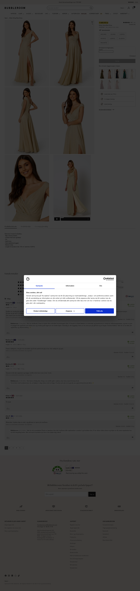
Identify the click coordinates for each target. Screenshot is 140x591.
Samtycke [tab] (39, 286)
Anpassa (69, 311)
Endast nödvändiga (40, 311)
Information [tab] (70, 286)
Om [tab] (100, 286)
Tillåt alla (99, 311)
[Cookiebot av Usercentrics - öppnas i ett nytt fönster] (105, 279)
